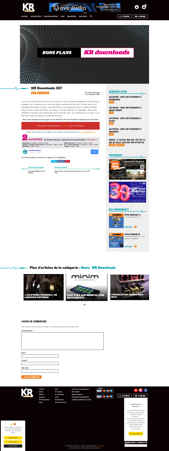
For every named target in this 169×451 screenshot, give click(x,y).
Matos (41, 392)
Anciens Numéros (60, 402)
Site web (24, 368)
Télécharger (94, 151)
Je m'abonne (141, 16)
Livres (57, 397)
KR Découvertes (51, 16)
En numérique (59, 394)
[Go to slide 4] (85, 304)
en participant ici (88, 132)
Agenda (112, 145)
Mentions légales (77, 394)
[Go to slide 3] (86, 12)
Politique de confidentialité (80, 397)
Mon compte (76, 392)
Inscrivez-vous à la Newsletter (136, 442)
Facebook (61, 161)
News (34, 93)
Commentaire (27, 331)
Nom (23, 353)
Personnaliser (13, 446)
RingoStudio (100, 446)
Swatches (65, 126)
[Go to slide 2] (83, 304)
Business (42, 397)
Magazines (71, 16)
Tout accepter (13, 438)
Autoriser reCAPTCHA (136, 433)
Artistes (120, 145)
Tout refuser (13, 442)
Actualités (35, 16)
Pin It (67, 161)
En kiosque (58, 392)
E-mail (24, 360)
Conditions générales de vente (81, 399)
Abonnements (59, 399)
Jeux (62, 16)
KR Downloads (43, 93)
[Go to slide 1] (81, 304)
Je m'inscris (125, 16)
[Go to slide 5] (87, 304)
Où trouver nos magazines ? (80, 389)
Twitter (54, 161)
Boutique (83, 16)
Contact (41, 389)
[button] (91, 16)
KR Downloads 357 (34, 150)
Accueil (24, 16)
